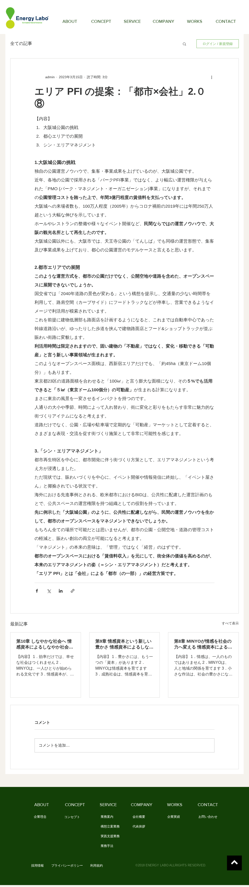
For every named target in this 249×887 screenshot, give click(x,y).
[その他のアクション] (211, 77)
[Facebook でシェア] (37, 590)
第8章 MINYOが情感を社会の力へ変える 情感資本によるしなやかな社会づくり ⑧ (203, 644)
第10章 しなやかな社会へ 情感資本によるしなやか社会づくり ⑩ (44, 644)
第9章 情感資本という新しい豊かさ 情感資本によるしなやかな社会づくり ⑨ (124, 644)
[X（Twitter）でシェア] (48, 590)
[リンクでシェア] (72, 590)
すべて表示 (230, 623)
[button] (184, 44)
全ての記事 (21, 43)
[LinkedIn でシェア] (60, 590)
